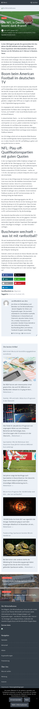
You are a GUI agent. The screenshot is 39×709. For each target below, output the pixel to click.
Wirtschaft (4, 645)
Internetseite (27, 333)
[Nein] (37, 698)
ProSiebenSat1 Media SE (19, 62)
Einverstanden (15, 700)
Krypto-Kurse (11, 621)
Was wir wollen (6, 671)
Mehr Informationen (19, 705)
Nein (27, 700)
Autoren (3, 682)
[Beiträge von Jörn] (6, 303)
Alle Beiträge (16, 333)
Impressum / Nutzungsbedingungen (12, 687)
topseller (4, 35)
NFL (23, 294)
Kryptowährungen (7, 655)
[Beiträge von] (2, 30)
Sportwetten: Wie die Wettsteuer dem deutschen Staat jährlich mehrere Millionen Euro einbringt (18, 444)
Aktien (3, 650)
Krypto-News (32, 621)
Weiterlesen (8, 392)
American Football (15, 294)
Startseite (4, 640)
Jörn (5, 30)
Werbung (4, 676)
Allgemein (4, 18)
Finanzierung (5, 661)
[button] (7, 275)
